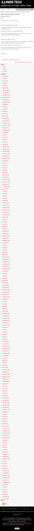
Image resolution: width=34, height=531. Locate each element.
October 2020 (6, 238)
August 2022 (5, 189)
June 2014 (5, 416)
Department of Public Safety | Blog (16, 5)
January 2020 (6, 259)
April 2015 (5, 393)
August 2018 (5, 299)
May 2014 (5, 419)
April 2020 (5, 252)
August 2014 (5, 412)
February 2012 (6, 470)
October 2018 (6, 294)
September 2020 (6, 240)
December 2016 (6, 346)
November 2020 (6, 236)
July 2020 (5, 245)
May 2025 (5, 111)
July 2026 (5, 78)
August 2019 (5, 271)
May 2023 (5, 167)
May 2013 (5, 447)
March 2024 (5, 144)
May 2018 (5, 306)
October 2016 (6, 351)
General (7, 12)
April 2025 (5, 113)
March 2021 (5, 228)
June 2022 (5, 193)
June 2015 (5, 388)
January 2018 (6, 315)
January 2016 (6, 372)
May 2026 (5, 83)
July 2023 (5, 163)
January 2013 (6, 456)
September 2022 (6, 186)
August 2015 (5, 383)
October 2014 (6, 407)
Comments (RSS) (28, 508)
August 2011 (5, 484)
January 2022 (6, 205)
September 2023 (6, 158)
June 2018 (5, 304)
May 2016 (5, 362)
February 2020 (6, 257)
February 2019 (6, 285)
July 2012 (5, 461)
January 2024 (6, 149)
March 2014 (5, 423)
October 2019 (6, 266)
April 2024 (5, 142)
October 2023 (6, 156)
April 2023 (5, 170)
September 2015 (6, 381)
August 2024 (5, 132)
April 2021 (5, 226)
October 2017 (6, 322)
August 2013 (5, 440)
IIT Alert (4, 66)
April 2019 (5, 280)
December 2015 (6, 374)
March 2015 (5, 395)
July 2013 (5, 442)
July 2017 (5, 329)
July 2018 (5, 301)
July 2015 (5, 386)
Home (3, 9)
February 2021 (6, 231)
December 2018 (6, 290)
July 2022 (5, 191)
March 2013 (5, 451)
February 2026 (6, 90)
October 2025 (6, 99)
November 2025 (6, 97)
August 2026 (5, 76)
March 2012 (5, 468)
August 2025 (5, 104)
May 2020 (5, 250)
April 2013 (5, 449)
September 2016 (6, 353)
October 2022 (6, 184)
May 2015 (5, 391)
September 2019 (6, 268)
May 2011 (5, 489)
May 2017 (5, 334)
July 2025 (5, 106)
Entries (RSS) (20, 508)
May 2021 (5, 224)
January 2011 (6, 498)
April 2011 (5, 491)
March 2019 (5, 282)
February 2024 (6, 146)
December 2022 (6, 179)
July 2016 (5, 358)
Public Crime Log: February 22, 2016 (22, 62)
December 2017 (6, 318)
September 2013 (6, 437)
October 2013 (6, 435)
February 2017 (6, 341)
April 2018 (5, 308)
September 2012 (6, 459)
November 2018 (6, 292)
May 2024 (5, 139)
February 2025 (6, 118)
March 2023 (5, 172)
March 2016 (5, 367)
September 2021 (6, 214)
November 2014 (6, 405)
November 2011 (6, 477)
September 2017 (6, 325)
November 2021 (6, 210)
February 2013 (6, 454)
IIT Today (5, 71)
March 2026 (5, 88)
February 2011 (6, 496)
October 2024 (6, 127)
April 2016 (5, 365)
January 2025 (6, 120)
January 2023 (6, 177)
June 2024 (5, 137)
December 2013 (6, 430)
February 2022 (6, 203)
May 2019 (5, 278)
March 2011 (5, 494)
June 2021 (5, 221)
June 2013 (5, 444)
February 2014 (6, 426)
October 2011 (6, 480)
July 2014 (5, 414)
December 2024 (6, 123)
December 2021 (6, 207)
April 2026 (5, 85)
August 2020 (5, 243)
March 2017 (5, 339)
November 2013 (6, 433)
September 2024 (6, 130)
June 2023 (5, 165)
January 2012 (6, 473)
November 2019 (6, 264)
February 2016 (6, 369)
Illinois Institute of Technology (12, 2)
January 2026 (6, 92)
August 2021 (5, 217)
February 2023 (6, 174)
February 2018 (6, 313)
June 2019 (5, 275)
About (8, 9)
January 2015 (6, 400)
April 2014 (5, 421)
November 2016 (6, 348)
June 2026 (5, 80)
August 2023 (5, 160)
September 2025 (6, 102)
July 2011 (5, 487)
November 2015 (6, 376)
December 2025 (6, 95)
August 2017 (5, 327)
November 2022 (6, 181)
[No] (32, 523)
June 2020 (5, 247)
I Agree (17, 528)
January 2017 (6, 344)
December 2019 (6, 261)
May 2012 (5, 463)
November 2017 (6, 320)
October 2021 (6, 212)
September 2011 (6, 482)
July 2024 (5, 135)
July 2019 (5, 273)
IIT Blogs (5, 69)
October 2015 (6, 379)
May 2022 (5, 196)
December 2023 (6, 151)
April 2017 (5, 336)
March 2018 (5, 311)
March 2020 (5, 254)
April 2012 (5, 466)
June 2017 (5, 332)
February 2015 (6, 397)
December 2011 (6, 475)
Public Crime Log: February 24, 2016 (11, 59)
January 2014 (6, 428)
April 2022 (5, 198)
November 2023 (6, 153)
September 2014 (6, 409)
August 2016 (5, 355)
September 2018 (6, 297)
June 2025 (5, 109)
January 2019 (6, 287)
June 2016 (5, 360)
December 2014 (6, 402)
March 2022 (5, 200)
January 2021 (6, 233)
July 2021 (5, 219)
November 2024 (6, 125)
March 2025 (5, 116)
